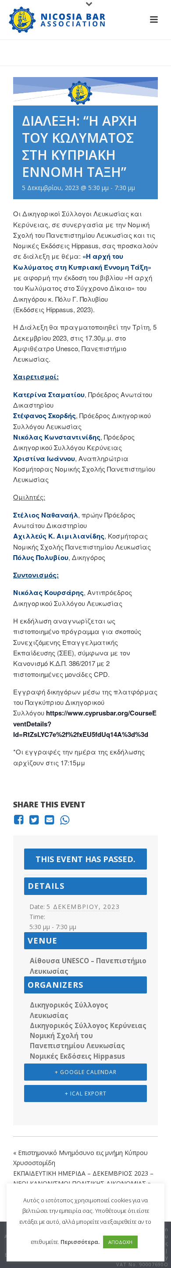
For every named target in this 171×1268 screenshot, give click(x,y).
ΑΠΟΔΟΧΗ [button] (120, 1242)
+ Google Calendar (86, 1072)
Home (71, 59)
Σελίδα (94, 59)
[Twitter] (34, 819)
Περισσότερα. (80, 1242)
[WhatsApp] (64, 819)
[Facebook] (19, 819)
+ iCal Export (86, 1093)
